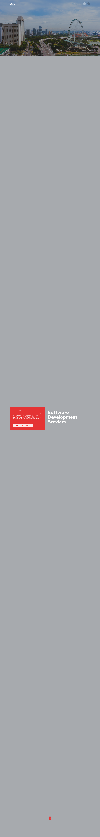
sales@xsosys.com (77, 3)
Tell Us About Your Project (23, 425)
